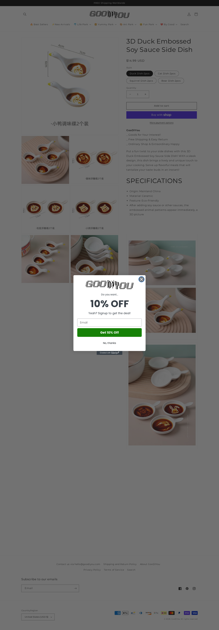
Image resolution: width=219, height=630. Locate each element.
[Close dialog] (141, 279)
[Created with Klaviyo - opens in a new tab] (109, 353)
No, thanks (109, 343)
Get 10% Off (109, 332)
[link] (109, 284)
